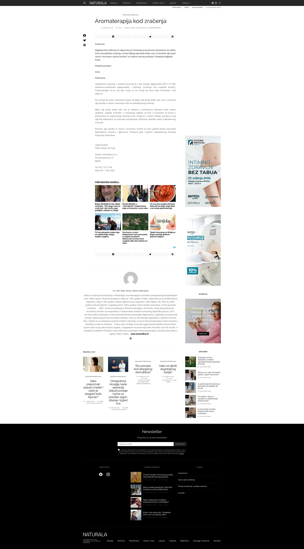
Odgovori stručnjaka (197, 7)
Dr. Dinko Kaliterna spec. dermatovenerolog (143, 381)
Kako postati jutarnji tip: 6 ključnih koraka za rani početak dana (157, 488)
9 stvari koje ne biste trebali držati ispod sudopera (206, 411)
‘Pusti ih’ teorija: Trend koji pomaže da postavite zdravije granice (158, 476)
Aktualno (217, 541)
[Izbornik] (84, 3)
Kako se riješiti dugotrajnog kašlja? (168, 369)
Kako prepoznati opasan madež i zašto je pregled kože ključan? (93, 389)
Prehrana (126, 3)
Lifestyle (185, 3)
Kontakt (181, 493)
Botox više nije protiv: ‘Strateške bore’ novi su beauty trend (157, 513)
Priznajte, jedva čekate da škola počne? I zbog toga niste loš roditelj (203, 315)
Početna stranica (176, 7)
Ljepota (173, 3)
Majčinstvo (184, 541)
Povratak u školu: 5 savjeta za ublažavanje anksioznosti (208, 398)
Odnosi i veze (158, 3)
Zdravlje (113, 3)
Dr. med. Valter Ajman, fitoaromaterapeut (145, 27)
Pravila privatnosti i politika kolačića (192, 486)
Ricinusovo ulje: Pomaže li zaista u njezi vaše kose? (209, 373)
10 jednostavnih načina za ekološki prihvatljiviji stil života (209, 386)
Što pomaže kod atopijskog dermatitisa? (143, 369)
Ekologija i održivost (201, 541)
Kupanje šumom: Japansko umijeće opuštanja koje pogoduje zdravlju (209, 360)
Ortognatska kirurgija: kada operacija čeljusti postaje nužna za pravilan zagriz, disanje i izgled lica (118, 392)
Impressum (182, 473)
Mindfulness (141, 3)
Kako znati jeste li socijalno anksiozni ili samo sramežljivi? (156, 501)
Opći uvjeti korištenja (186, 480)
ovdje (181, 453)
